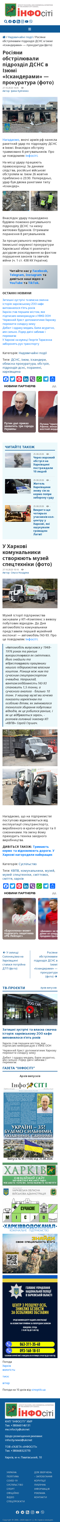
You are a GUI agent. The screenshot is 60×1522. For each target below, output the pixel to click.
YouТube (16, 283)
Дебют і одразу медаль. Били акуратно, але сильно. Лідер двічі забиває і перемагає (28, 332)
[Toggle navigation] (30, 29)
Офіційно (13, 1493)
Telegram (17, 275)
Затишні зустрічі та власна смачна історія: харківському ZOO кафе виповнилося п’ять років (25, 304)
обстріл (43, 364)
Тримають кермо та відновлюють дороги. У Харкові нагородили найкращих (28, 851)
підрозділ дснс (13, 368)
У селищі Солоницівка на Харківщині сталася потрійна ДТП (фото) (13, 960)
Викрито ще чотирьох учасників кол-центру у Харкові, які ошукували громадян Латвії (43, 522)
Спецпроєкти (16, 1501)
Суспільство (28, 864)
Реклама (39, 1493)
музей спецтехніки (17, 875)
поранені (34, 368)
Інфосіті (32, 156)
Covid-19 (12, 1480)
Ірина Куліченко (20, 90)
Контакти (40, 1497)
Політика (13, 1476)
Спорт (11, 1488)
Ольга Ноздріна (20, 572)
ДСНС (15, 360)
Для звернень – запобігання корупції (43, 1476)
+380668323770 (20, 1451)
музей (49, 871)
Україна (12, 1472)
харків (19, 879)
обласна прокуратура (19, 364)
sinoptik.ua (39, 1390)
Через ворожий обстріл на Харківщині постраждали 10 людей (44, 464)
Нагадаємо (10, 140)
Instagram (34, 275)
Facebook (39, 271)
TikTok (33, 283)
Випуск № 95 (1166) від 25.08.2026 (30, 1158)
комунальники (32, 871)
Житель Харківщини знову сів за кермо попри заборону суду (43, 490)
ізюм (25, 360)
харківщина (11, 372)
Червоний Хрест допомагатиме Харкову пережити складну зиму (29, 1051)
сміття (7, 879)
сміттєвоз (40, 875)
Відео (10, 1497)
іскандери (38, 360)
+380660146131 (20, 1425)
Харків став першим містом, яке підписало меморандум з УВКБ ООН (26, 1044)
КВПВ (15, 871)
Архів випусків (48, 987)
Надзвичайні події (20, 37)
